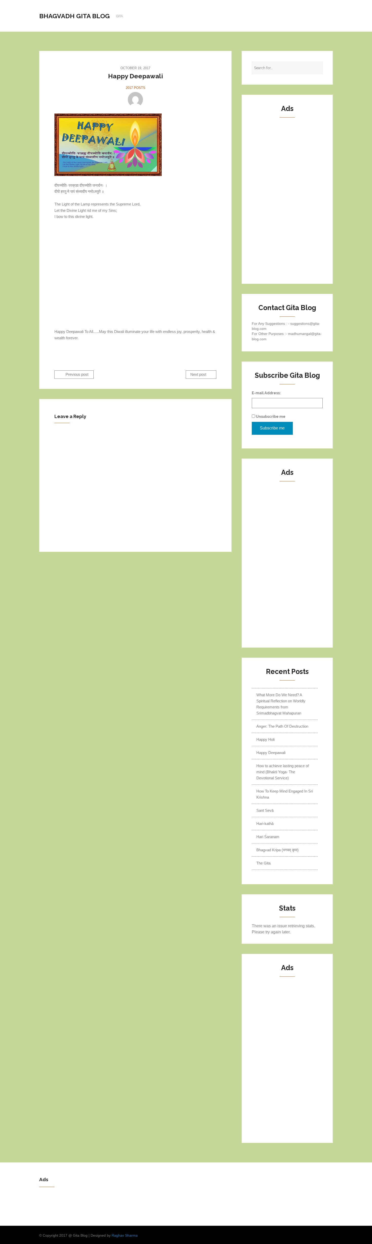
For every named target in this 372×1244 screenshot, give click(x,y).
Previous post (76, 375)
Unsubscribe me (270, 416)
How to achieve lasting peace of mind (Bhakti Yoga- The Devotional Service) (282, 772)
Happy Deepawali (270, 752)
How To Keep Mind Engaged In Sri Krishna (284, 794)
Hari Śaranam (267, 837)
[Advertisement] (135, 268)
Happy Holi (265, 739)
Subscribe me (272, 428)
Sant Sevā (265, 810)
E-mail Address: (266, 393)
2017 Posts (135, 88)
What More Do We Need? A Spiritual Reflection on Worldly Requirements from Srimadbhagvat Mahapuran (280, 704)
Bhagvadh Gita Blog (74, 16)
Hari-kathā (265, 823)
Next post (198, 375)
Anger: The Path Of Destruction (282, 726)
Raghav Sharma (125, 1235)
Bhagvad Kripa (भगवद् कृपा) (277, 850)
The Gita (263, 863)
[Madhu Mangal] (135, 99)
